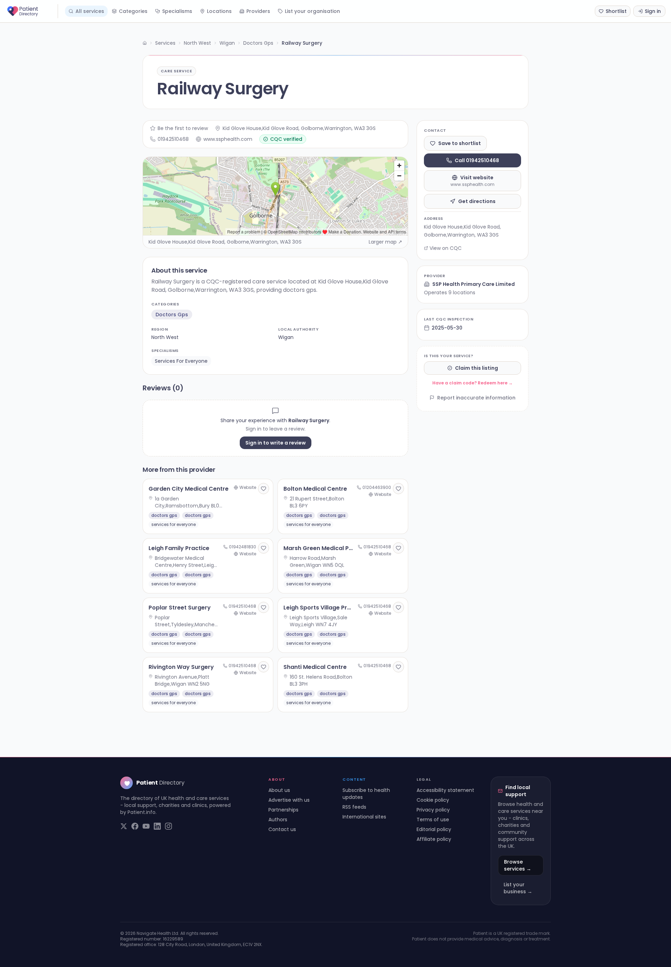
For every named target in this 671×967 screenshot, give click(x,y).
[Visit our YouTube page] (146, 826)
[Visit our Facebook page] (134, 826)
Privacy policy (433, 809)
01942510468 (173, 139)
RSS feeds (354, 806)
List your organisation (312, 11)
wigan (286, 337)
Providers (258, 11)
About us (279, 790)
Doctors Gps (258, 42)
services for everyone (181, 361)
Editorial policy (434, 829)
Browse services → (517, 865)
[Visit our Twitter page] (123, 826)
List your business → (518, 888)
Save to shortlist (459, 143)
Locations (219, 11)
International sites (364, 816)
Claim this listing (476, 368)
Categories (133, 11)
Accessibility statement (445, 790)
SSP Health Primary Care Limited (473, 284)
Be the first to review (183, 128)
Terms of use (433, 819)
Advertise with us (289, 799)
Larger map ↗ (385, 241)
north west (165, 337)
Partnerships (283, 809)
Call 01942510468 (477, 160)
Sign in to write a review (275, 442)
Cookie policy (433, 799)
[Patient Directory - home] (32, 11)
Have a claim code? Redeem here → (472, 383)
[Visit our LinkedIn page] (157, 826)
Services (165, 42)
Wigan (227, 42)
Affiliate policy (434, 839)
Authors (277, 819)
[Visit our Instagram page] (168, 826)
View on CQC (446, 248)
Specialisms (177, 11)
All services (89, 11)
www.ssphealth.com (227, 139)
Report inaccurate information (476, 397)
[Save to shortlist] (263, 488)
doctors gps (172, 314)
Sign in (653, 11)
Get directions (477, 201)
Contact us (282, 829)
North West (197, 42)
